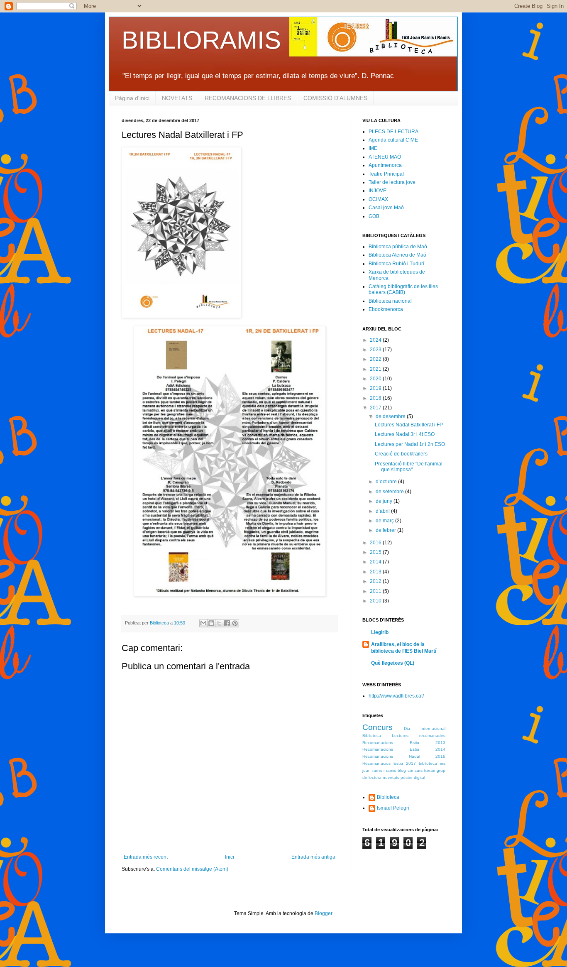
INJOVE (377, 190)
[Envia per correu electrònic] (203, 623)
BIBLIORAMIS (201, 40)
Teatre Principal (386, 174)
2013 (376, 572)
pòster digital (413, 777)
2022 (376, 359)
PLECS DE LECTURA (393, 132)
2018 (376, 398)
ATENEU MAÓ (385, 157)
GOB (374, 216)
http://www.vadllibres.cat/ (396, 696)
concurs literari (421, 770)
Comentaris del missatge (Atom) (192, 869)
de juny (384, 501)
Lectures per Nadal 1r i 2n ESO (410, 444)
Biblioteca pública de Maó (398, 247)
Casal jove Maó (386, 208)
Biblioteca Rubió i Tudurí (396, 264)
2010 (376, 601)
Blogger (323, 913)
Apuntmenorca (385, 165)
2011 (376, 591)
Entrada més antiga (313, 857)
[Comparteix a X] (219, 623)
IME (373, 148)
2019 (376, 388)
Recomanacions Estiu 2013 (403, 742)
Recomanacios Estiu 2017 (389, 763)
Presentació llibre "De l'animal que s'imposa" (408, 466)
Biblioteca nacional (390, 301)
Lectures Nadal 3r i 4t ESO (405, 434)
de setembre (390, 492)
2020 (376, 379)
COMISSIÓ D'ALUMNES (335, 98)
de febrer (386, 530)
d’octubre (387, 482)
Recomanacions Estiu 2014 (403, 749)
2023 (376, 350)
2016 (376, 543)
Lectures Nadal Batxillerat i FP (409, 425)
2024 (376, 340)
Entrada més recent (146, 857)
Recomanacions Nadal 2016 (403, 756)
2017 (376, 408)
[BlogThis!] (211, 623)
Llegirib (380, 632)
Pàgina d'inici (132, 98)
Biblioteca (388, 797)
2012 (376, 581)
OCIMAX (378, 199)
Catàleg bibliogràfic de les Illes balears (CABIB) (403, 289)
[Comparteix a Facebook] (227, 623)
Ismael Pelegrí (393, 808)
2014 (376, 562)
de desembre (391, 416)
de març (385, 521)
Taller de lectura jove (392, 182)
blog (402, 770)
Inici (229, 857)
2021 (376, 369)
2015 (376, 552)
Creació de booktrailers (401, 454)
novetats (391, 777)
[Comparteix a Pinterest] (235, 623)
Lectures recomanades (418, 735)
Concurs (377, 727)
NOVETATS (177, 98)
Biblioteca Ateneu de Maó (397, 255)
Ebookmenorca (386, 309)
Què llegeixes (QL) (392, 663)
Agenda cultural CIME (393, 140)
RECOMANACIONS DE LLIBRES (248, 98)
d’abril (383, 511)
